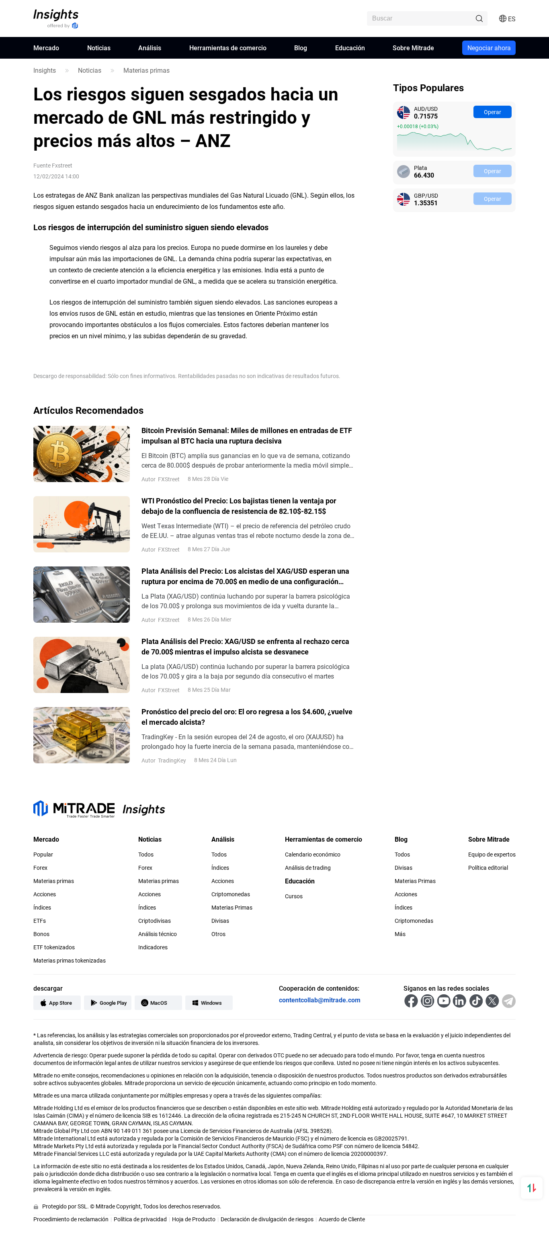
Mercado (46, 47)
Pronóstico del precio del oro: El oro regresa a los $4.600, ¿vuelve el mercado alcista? (246, 717)
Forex (40, 867)
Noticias (99, 47)
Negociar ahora (489, 47)
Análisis (149, 47)
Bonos (41, 934)
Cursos (294, 896)
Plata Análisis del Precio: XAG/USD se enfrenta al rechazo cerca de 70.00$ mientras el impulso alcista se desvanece (245, 646)
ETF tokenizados (54, 947)
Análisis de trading (308, 867)
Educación (350, 47)
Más (400, 934)
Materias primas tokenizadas (69, 960)
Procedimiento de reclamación (71, 1219)
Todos (146, 854)
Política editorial (488, 867)
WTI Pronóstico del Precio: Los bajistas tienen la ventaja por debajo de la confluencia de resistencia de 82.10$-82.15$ (238, 506)
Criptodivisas (154, 920)
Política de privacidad (140, 1219)
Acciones (44, 894)
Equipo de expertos (492, 854)
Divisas (220, 920)
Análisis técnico (157, 934)
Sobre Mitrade (413, 47)
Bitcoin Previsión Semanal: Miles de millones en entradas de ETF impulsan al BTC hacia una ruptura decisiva (246, 435)
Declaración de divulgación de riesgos (267, 1219)
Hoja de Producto (193, 1219)
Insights (44, 70)
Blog (300, 47)
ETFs (39, 920)
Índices (42, 907)
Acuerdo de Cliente (342, 1219)
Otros (218, 934)
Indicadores (153, 947)
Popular (43, 854)
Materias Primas (231, 907)
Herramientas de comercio (227, 47)
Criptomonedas (230, 894)
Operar (492, 112)
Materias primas (146, 70)
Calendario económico (312, 854)
